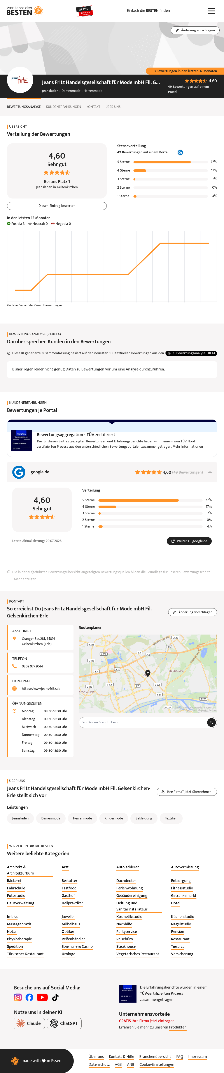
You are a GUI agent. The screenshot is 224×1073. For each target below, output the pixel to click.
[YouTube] (42, 997)
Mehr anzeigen (25, 579)
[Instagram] (18, 997)
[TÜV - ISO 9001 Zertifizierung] (127, 994)
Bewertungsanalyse (24, 107)
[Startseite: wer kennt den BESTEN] (25, 11)
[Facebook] (29, 997)
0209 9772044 (32, 666)
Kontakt (93, 107)
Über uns (113, 107)
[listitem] (30, 870)
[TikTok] (55, 997)
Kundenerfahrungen (63, 107)
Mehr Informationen (188, 447)
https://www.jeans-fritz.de (41, 689)
